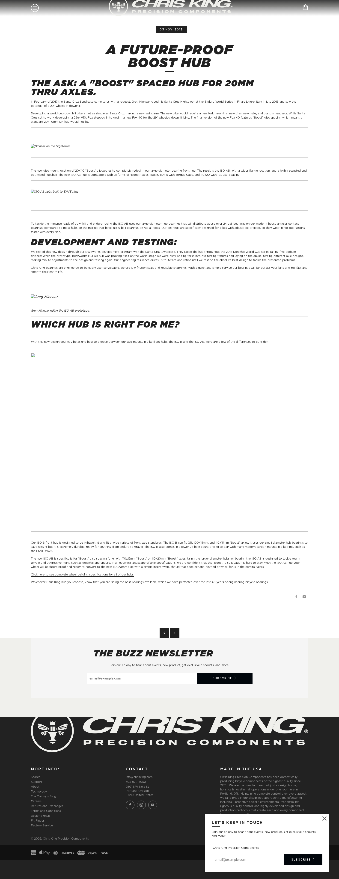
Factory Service (42, 825)
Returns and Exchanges (47, 806)
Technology (39, 791)
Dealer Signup (40, 816)
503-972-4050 (136, 782)
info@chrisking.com (139, 777)
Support (36, 782)
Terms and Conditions (46, 811)
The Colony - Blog (43, 796)
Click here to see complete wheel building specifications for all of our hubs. (82, 574)
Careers (36, 801)
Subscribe (222, 678)
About (35, 787)
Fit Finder (37, 820)
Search (35, 777)
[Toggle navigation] (35, 8)
